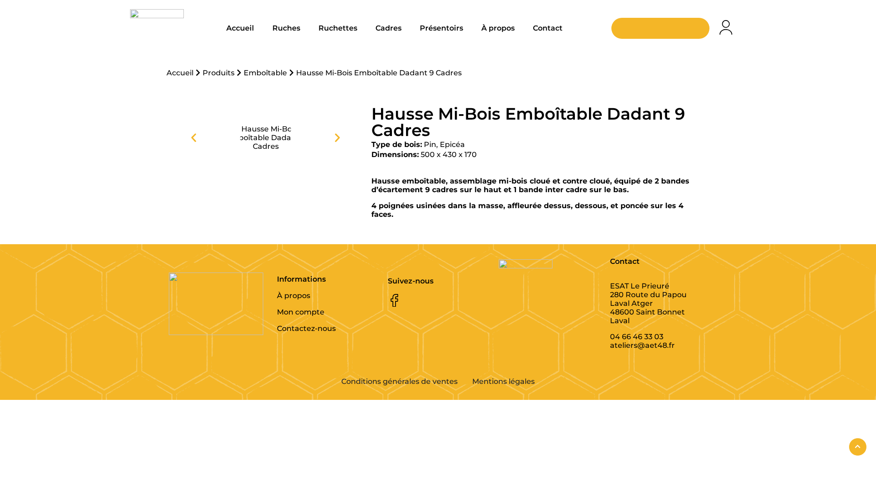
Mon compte (300, 312)
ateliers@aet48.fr (642, 345)
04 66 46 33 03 (636, 336)
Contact (548, 28)
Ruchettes (337, 28)
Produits (219, 72)
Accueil (240, 28)
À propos (498, 28)
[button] (193, 137)
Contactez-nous (306, 328)
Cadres (388, 28)
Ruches (286, 28)
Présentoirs (441, 28)
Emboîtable (265, 72)
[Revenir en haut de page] (858, 447)
